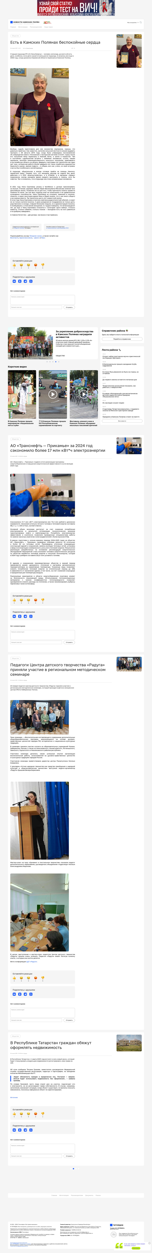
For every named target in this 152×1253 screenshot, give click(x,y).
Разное (98, 1195)
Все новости (122, 421)
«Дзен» (36, 238)
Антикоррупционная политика (18, 1242)
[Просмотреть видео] (22, 394)
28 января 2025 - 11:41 (15, 48)
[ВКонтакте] (14, 281)
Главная (13, 27)
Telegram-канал (36, 236)
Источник (14, 1097)
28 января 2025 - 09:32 (15, 1053)
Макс (43, 238)
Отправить (69, 307)
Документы (89, 1195)
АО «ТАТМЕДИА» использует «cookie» (20, 1243)
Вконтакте (14, 238)
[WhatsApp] (30, 281)
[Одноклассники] (19, 281)
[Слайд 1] (47, 361)
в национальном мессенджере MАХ (57, 228)
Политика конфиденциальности (19, 1246)
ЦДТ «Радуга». (32, 962)
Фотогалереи (23, 27)
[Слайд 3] (52, 361)
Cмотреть (136, 1248)
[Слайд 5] (58, 361)
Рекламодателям (36, 27)
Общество (15, 36)
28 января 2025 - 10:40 (15, 456)
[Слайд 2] (49, 361)
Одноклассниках (25, 238)
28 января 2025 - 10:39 (15, 680)
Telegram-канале (19, 228)
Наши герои (48, 27)
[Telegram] (25, 281)
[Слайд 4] (55, 361)
